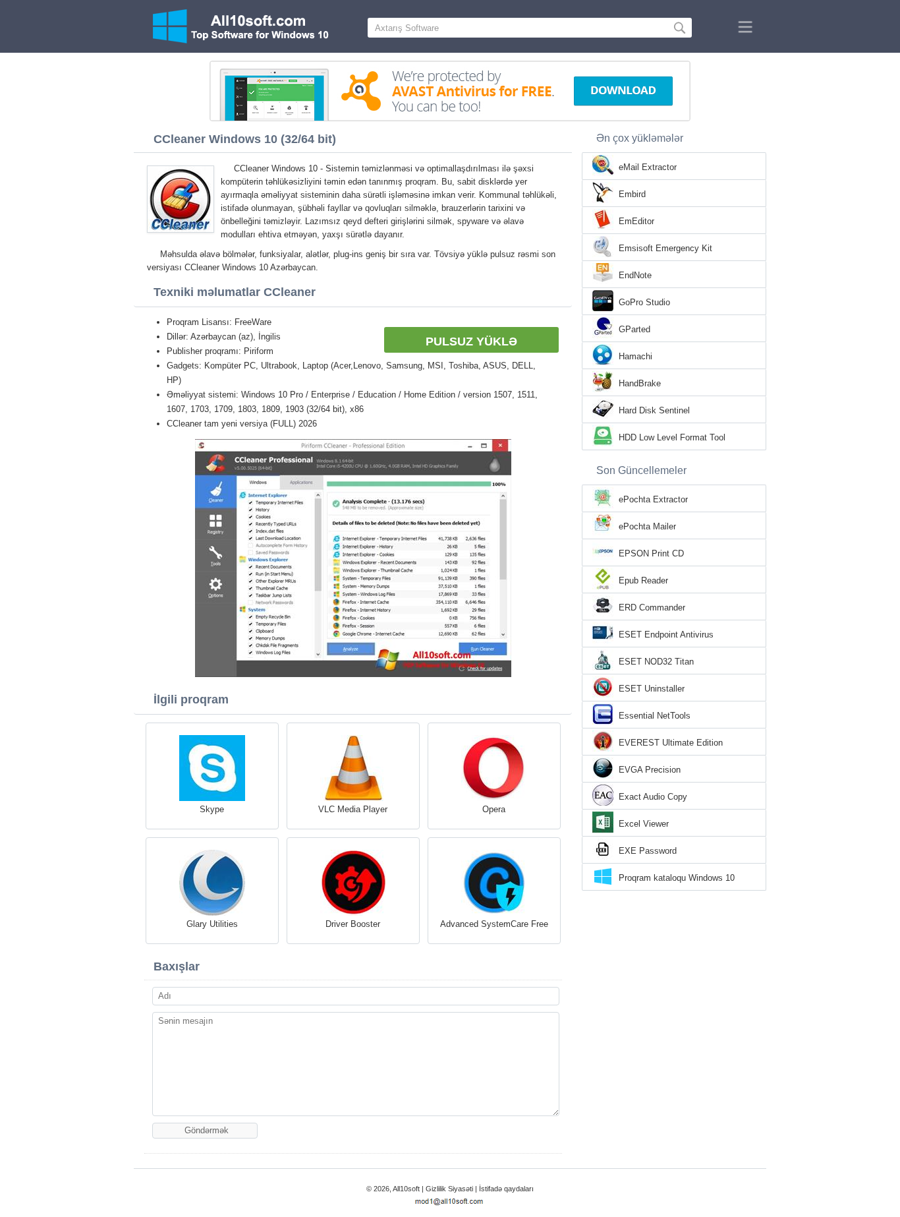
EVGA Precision (650, 770)
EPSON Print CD (651, 553)
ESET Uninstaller (652, 689)
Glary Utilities (212, 924)
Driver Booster (352, 924)
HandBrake (640, 383)
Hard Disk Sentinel (654, 410)
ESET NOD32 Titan (656, 662)
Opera (493, 809)
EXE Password (648, 851)
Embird (632, 194)
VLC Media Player (352, 809)
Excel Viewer (644, 824)
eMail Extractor (648, 167)
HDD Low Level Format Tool (672, 437)
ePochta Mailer (647, 526)
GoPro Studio (644, 302)
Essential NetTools (654, 716)
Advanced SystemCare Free (494, 924)
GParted (634, 329)
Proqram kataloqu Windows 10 (677, 878)
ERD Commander (652, 607)
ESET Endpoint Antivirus (666, 634)
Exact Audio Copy (653, 797)
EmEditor (636, 221)
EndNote (635, 275)
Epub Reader (643, 580)
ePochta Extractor (653, 499)
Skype (212, 809)
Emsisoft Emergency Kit (665, 248)
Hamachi (635, 356)
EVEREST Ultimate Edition (671, 743)
